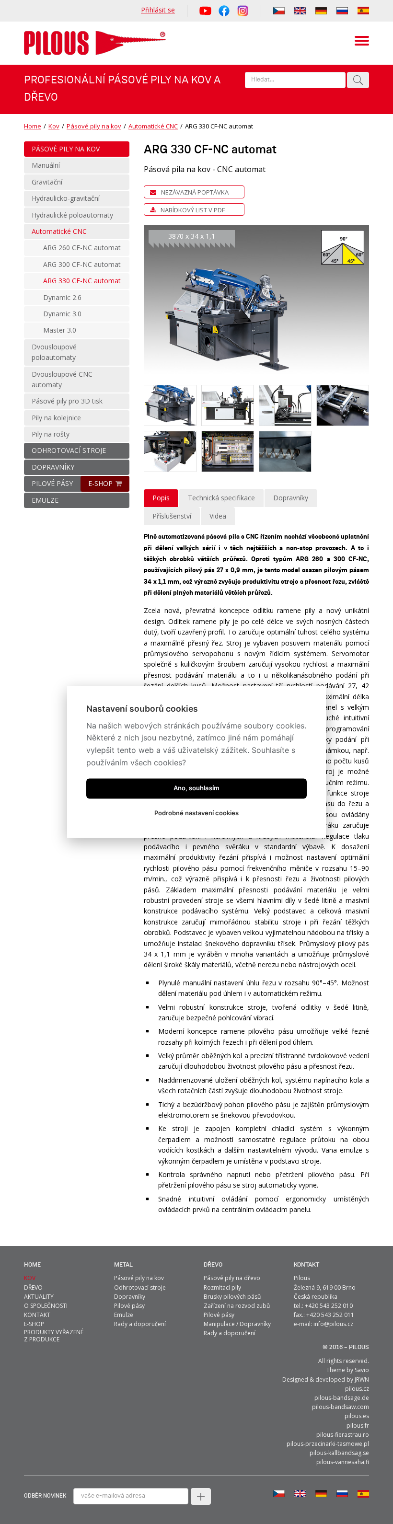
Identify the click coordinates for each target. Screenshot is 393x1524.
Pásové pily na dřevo (232, 1278)
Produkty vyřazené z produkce (53, 1335)
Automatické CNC (153, 126)
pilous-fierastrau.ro (342, 1435)
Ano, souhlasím (196, 788)
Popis (161, 497)
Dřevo (213, 1265)
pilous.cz (357, 1389)
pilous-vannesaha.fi (342, 1462)
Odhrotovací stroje (140, 1287)
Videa (217, 515)
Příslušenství (171, 515)
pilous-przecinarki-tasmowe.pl (328, 1444)
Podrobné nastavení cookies (196, 813)
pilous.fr (358, 1425)
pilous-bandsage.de (341, 1398)
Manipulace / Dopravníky (237, 1324)
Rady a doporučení (140, 1324)
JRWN (362, 1379)
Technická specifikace (221, 497)
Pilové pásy (129, 1306)
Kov (53, 126)
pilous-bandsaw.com (340, 1407)
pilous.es (357, 1416)
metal (123, 1265)
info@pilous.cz (333, 1324)
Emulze (123, 1315)
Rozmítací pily (222, 1287)
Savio (362, 1370)
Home (32, 126)
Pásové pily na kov (94, 126)
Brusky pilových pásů (232, 1297)
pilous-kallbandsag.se (339, 1453)
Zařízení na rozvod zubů (237, 1306)
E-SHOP (100, 483)
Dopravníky (290, 497)
